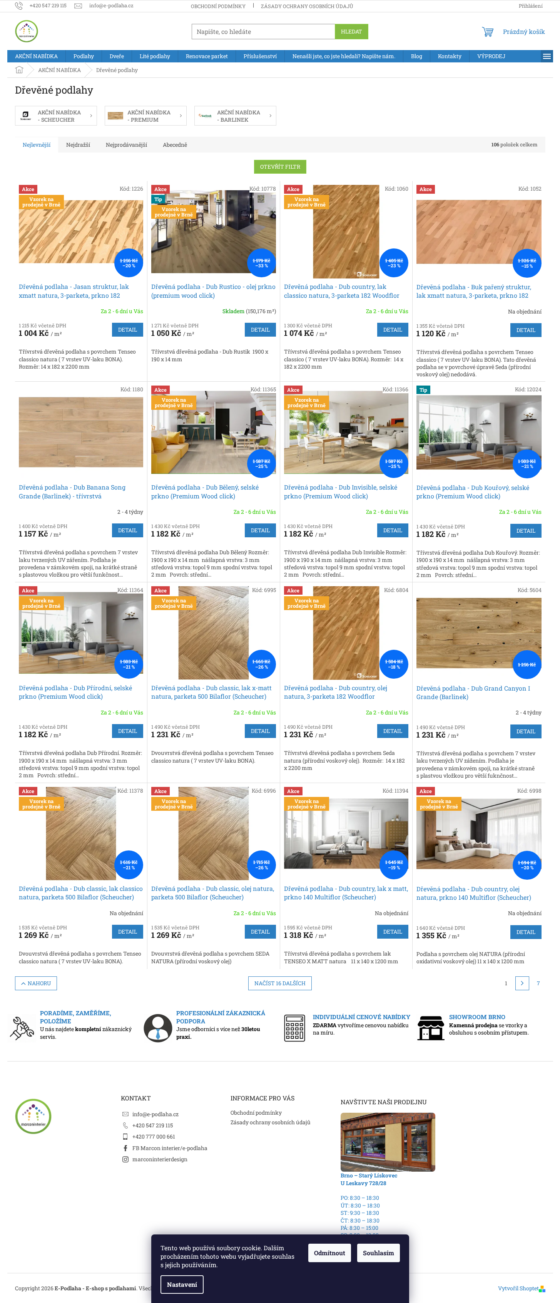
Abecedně (175, 144)
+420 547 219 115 (152, 1125)
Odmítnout (329, 1253)
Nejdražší (78, 144)
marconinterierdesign (159, 1159)
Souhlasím (378, 1253)
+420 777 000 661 (153, 1136)
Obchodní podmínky (218, 6)
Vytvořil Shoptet (518, 1288)
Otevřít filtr (280, 166)
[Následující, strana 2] (522, 983)
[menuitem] (36, 56)
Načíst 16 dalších (280, 983)
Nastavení (182, 1284)
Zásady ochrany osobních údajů (307, 6)
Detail (127, 329)
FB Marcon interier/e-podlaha (169, 1148)
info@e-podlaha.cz (155, 1114)
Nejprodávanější (126, 144)
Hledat (351, 31)
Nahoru (39, 983)
